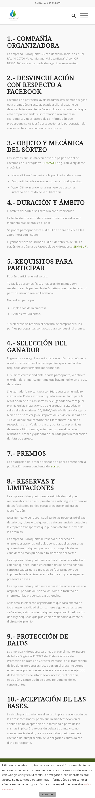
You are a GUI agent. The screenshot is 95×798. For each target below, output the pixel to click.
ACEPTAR (47, 794)
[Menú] (82, 15)
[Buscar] (71, 15)
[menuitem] (71, 15)
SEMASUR (49, 163)
